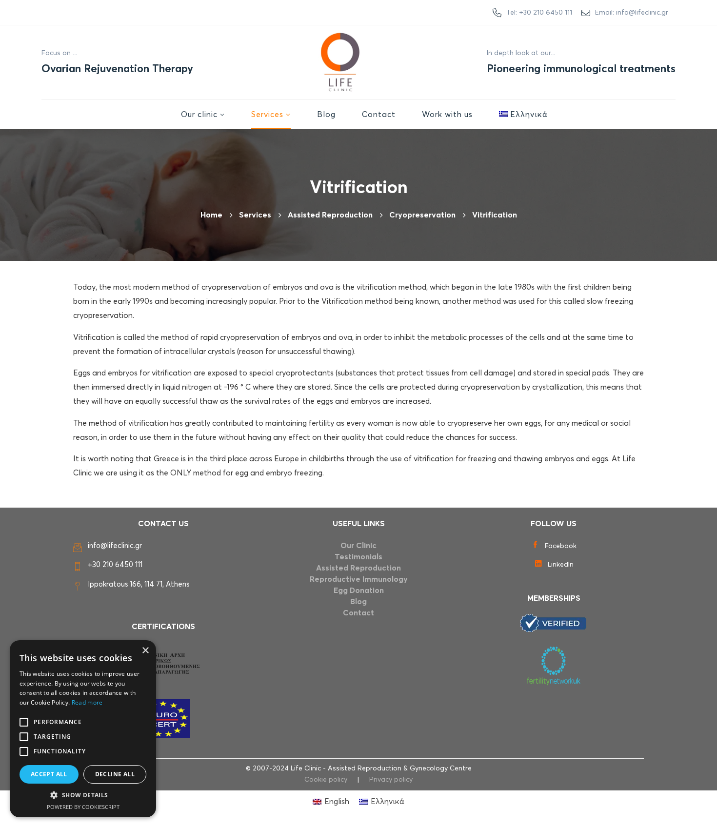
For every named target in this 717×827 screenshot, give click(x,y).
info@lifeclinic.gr (115, 546)
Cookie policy (325, 779)
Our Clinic (358, 546)
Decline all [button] (115, 774)
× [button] (145, 650)
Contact (358, 613)
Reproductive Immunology (359, 579)
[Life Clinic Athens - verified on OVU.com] (553, 623)
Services (255, 215)
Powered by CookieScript (83, 806)
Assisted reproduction (330, 215)
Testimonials (358, 557)
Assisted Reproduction (358, 568)
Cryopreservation (422, 215)
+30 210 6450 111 (115, 565)
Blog (358, 602)
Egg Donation (359, 590)
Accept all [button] (49, 774)
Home (211, 215)
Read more (87, 702)
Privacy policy (391, 779)
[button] (83, 795)
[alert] (83, 728)
